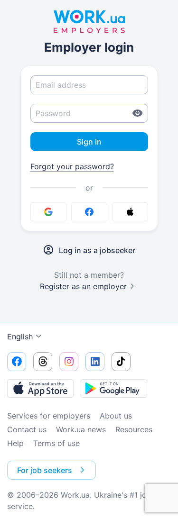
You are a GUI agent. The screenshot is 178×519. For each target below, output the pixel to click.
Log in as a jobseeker (97, 250)
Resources (133, 429)
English (20, 336)
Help (15, 443)
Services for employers (48, 415)
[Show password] (137, 113)
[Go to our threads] (42, 361)
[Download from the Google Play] (114, 388)
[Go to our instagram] (68, 361)
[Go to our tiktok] (121, 361)
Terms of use (56, 443)
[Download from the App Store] (40, 388)
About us (116, 415)
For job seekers (44, 470)
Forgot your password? (72, 166)
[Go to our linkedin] (94, 361)
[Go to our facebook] (16, 361)
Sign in (89, 141)
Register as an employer (83, 286)
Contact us (27, 429)
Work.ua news (81, 429)
